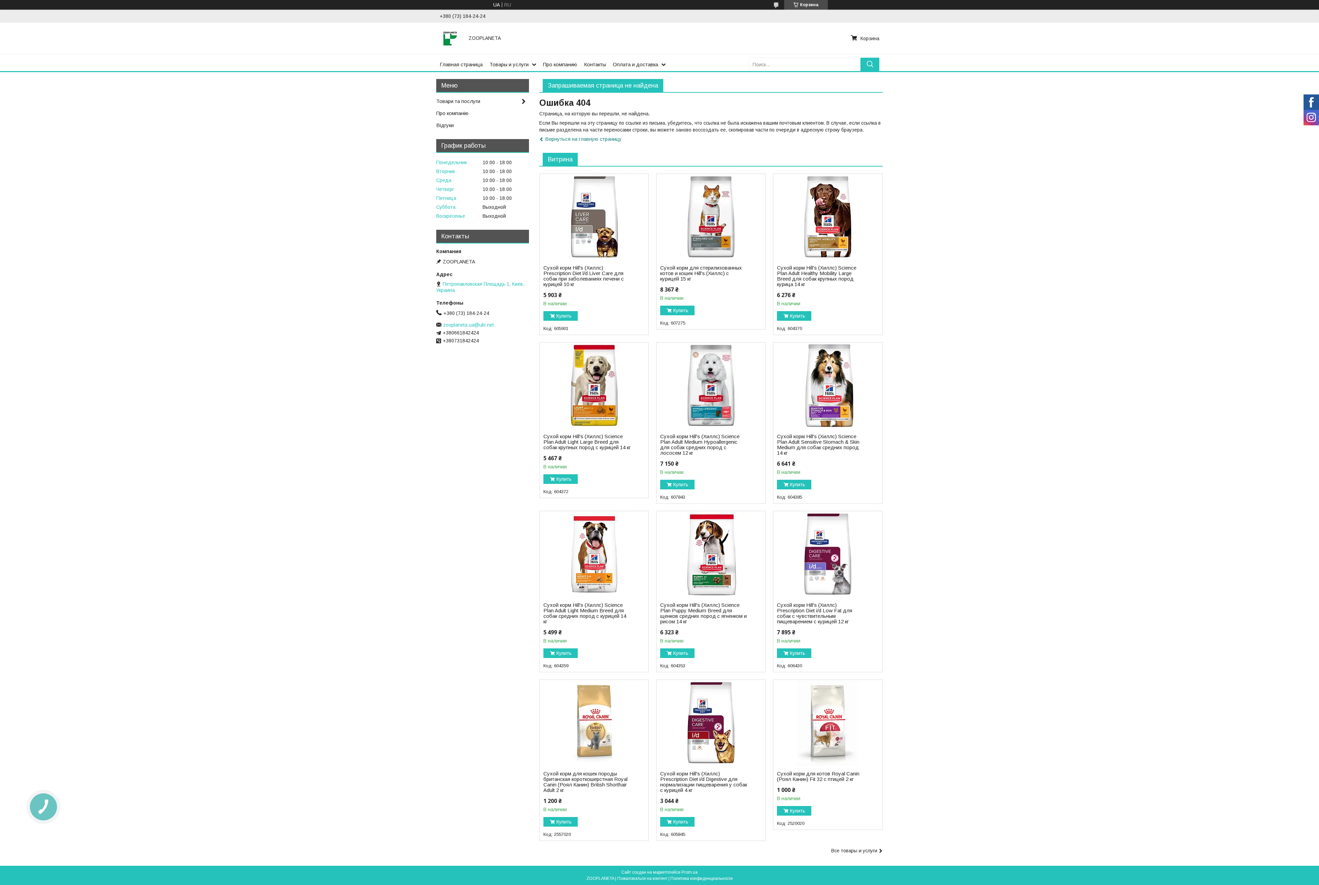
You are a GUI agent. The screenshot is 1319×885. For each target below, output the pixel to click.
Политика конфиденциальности (701, 878)
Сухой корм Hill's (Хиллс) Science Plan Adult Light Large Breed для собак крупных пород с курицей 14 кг (587, 442)
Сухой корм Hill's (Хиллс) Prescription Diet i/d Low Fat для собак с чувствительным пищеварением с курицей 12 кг (814, 613)
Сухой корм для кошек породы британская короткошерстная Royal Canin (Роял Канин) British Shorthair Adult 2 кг (585, 782)
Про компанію (452, 113)
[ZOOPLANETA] (450, 38)
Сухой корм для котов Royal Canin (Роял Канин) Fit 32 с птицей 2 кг (818, 776)
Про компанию (560, 64)
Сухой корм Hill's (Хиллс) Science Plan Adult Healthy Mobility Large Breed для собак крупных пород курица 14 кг (816, 276)
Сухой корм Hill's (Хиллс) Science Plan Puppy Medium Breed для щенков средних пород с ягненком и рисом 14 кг (703, 613)
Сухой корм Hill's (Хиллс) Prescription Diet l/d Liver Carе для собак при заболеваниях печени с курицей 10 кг (583, 276)
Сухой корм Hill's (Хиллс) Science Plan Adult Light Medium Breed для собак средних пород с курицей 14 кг (584, 613)
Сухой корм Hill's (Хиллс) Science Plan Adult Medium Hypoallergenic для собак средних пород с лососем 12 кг (700, 445)
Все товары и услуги (854, 850)
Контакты (595, 64)
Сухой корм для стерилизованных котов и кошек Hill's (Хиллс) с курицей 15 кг (701, 273)
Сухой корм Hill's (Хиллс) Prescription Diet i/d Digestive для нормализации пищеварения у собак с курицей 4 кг (703, 782)
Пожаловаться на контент (642, 878)
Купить (564, 316)
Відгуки (445, 125)
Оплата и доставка (635, 64)
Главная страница (461, 64)
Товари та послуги (458, 101)
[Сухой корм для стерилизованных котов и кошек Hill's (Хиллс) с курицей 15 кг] (711, 217)
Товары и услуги (509, 64)
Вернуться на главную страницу (583, 139)
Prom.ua (689, 872)
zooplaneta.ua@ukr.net (468, 325)
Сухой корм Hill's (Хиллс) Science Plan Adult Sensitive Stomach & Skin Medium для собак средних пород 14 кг (818, 445)
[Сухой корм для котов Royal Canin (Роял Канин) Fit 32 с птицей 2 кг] (828, 723)
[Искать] (869, 64)
